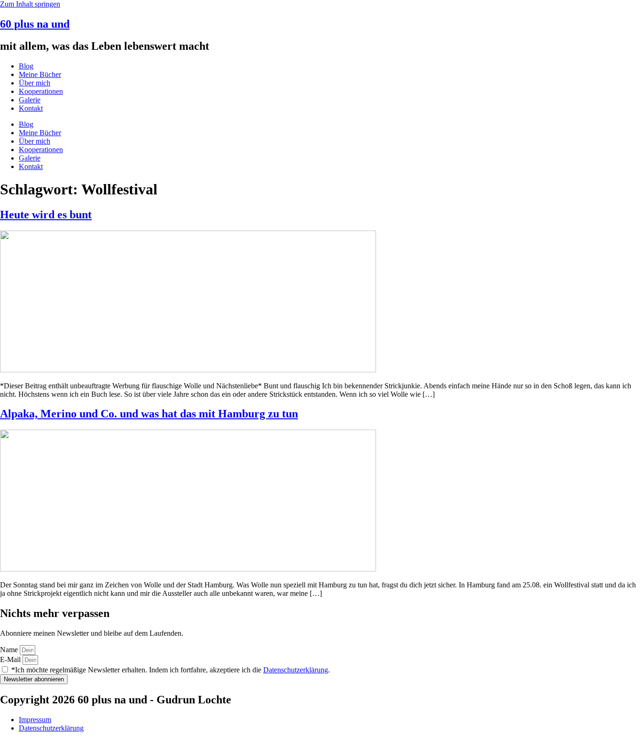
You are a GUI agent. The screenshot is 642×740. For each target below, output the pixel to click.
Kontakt (31, 108)
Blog (26, 66)
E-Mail (11, 659)
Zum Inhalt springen (30, 4)
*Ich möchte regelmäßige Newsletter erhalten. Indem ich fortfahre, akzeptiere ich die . (170, 670)
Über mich (34, 83)
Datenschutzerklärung (295, 670)
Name (10, 650)
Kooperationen (41, 91)
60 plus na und (35, 24)
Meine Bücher (40, 74)
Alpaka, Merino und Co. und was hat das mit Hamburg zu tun (149, 414)
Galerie (29, 100)
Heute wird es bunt (46, 214)
